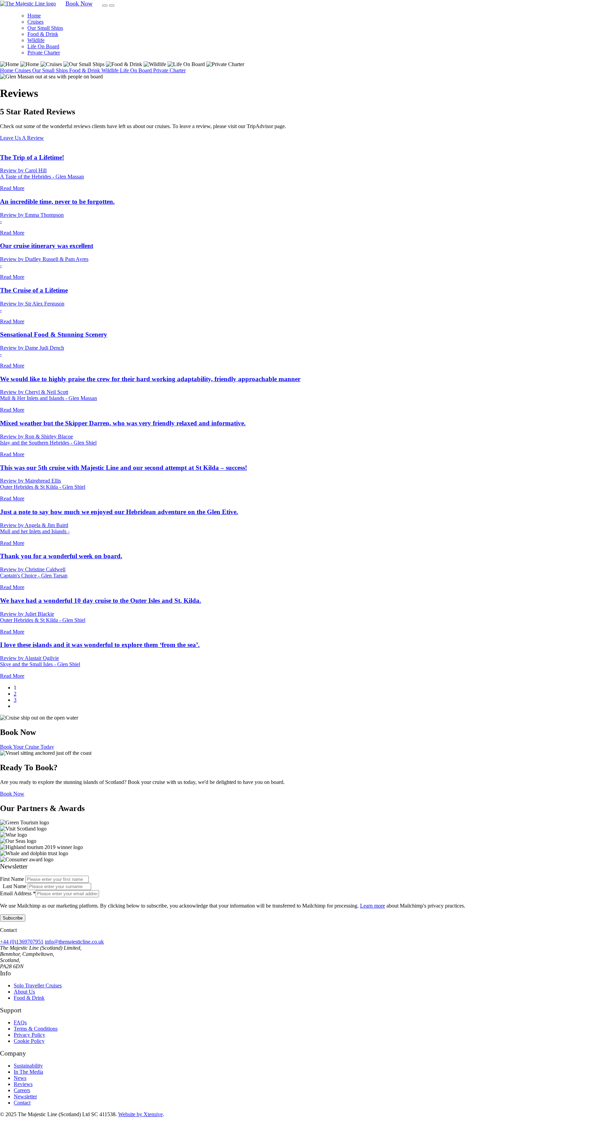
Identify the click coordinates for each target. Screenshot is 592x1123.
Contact (22, 1103)
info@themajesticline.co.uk (74, 942)
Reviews (23, 1084)
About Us (24, 992)
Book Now (12, 794)
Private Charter (43, 52)
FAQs (20, 1022)
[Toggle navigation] (105, 5)
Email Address (18, 893)
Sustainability (28, 1066)
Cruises (35, 22)
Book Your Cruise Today (27, 747)
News (20, 1078)
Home (34, 15)
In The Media (28, 1072)
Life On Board (43, 46)
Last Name (15, 886)
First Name (12, 879)
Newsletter (25, 1096)
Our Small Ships (45, 28)
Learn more (372, 906)
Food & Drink (42, 34)
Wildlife (36, 40)
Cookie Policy (29, 1041)
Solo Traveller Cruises (38, 985)
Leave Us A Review (22, 138)
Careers (22, 1090)
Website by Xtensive (140, 1114)
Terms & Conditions (36, 1029)
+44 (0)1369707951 (22, 942)
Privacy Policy (29, 1035)
